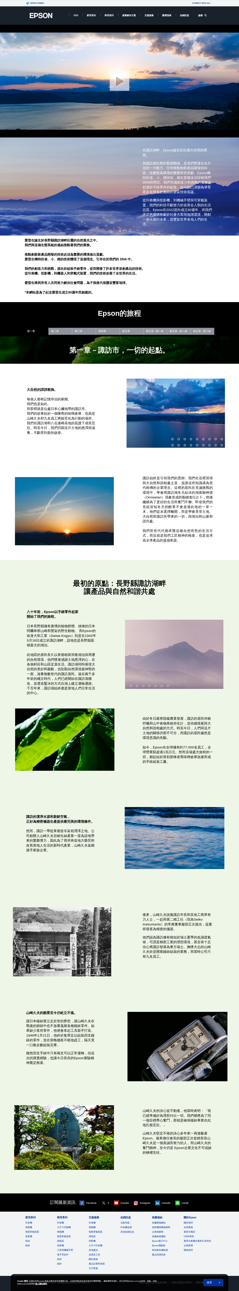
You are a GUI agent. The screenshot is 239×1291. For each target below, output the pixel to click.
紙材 (27, 1245)
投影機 (28, 1236)
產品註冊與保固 (97, 1263)
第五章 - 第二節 (178, 331)
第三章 (78, 331)
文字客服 (93, 1268)
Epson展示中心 (160, 1241)
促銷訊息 (184, 15)
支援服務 (149, 15)
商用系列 (109, 15)
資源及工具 (94, 1254)
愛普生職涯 (189, 1231)
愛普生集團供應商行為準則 (197, 1241)
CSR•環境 (189, 1236)
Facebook (91, 1203)
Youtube (124, 1203)
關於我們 (188, 1222)
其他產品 (93, 1250)
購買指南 (166, 15)
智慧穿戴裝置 (32, 1231)
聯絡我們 (188, 1250)
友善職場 (188, 1227)
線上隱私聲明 (41, 1284)
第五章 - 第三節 (202, 331)
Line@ (185, 1203)
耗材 (27, 1241)
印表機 (28, 1222)
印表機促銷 (126, 1227)
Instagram (145, 1203)
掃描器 (60, 1241)
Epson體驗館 (158, 1245)
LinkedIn (166, 1203)
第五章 (126, 331)
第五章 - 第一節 (155, 331)
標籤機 (28, 1227)
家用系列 (91, 15)
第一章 (31, 331)
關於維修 (93, 1259)
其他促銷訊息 (127, 1231)
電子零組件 (62, 1254)
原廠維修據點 (159, 1236)
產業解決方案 (129, 15)
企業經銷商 (157, 1231)
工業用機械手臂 (65, 1250)
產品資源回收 (159, 1254)
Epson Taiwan (37, 3)
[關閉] (119, 81)
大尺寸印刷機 (64, 1227)
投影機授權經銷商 (161, 1227)
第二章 (55, 331)
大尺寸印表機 (95, 1245)
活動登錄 (125, 1222)
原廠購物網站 (159, 1222)
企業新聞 (188, 1245)
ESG (76, 15)
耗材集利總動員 (160, 1250)
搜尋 (200, 15)
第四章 (102, 331)
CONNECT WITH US (200, 3)
